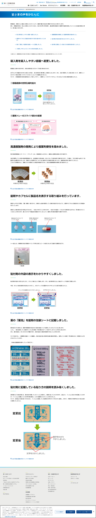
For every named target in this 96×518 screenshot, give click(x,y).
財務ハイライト (51, 482)
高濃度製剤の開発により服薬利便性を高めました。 (65, 34)
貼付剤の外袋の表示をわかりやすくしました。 (63, 38)
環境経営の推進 (29, 480)
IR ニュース (50, 478)
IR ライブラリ (51, 480)
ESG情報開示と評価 (30, 485)
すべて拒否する (70, 511)
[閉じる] (93, 511)
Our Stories (43, 5)
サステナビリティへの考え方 (31, 476)
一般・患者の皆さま (40, 2)
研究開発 (62, 5)
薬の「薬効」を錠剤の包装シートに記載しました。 (29, 44)
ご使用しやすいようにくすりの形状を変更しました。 (30, 48)
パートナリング (72, 2)
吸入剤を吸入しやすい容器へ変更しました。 (27, 34)
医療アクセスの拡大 (30, 478)
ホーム (13, 9)
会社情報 (5, 480)
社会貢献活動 (28, 487)
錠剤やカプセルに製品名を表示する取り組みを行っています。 (31, 39)
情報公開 (5, 489)
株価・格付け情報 (51, 487)
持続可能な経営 (6, 487)
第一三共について (33, 5)
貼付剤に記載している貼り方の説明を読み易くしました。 (66, 44)
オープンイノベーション (31, 500)
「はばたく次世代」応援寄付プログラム (11, 482)
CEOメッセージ (51, 476)
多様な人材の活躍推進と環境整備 (32, 482)
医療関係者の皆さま (62, 2)
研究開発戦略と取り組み (31, 496)
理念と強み (5, 476)
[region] (48, 511)
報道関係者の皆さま (87, 5)
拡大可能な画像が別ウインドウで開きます (23, 109)
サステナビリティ (53, 5)
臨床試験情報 (28, 498)
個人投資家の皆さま (52, 489)
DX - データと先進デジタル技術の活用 (11, 478)
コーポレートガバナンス (8, 485)
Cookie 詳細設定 (59, 511)
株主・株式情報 (51, 485)
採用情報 (79, 2)
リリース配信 (76, 478)
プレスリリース (74, 476)
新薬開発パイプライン (30, 494)
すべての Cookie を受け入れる (84, 511)
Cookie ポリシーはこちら (10, 516)
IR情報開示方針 (51, 491)
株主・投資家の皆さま (74, 5)
